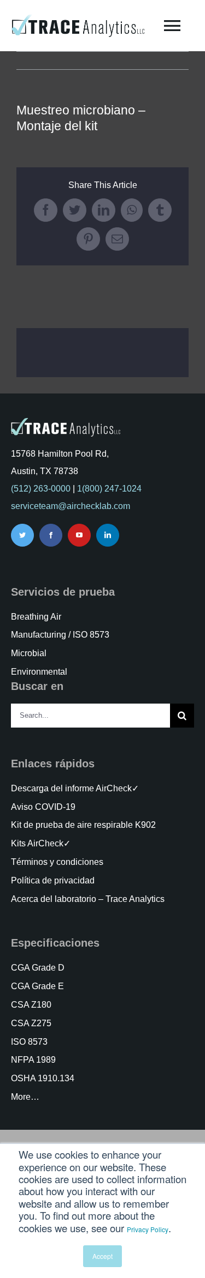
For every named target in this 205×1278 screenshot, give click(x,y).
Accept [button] (102, 1256)
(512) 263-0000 (41, 488)
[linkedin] (107, 535)
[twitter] (22, 535)
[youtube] (79, 535)
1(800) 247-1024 (109, 488)
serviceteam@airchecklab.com (70, 506)
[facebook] (50, 535)
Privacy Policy (147, 1229)
